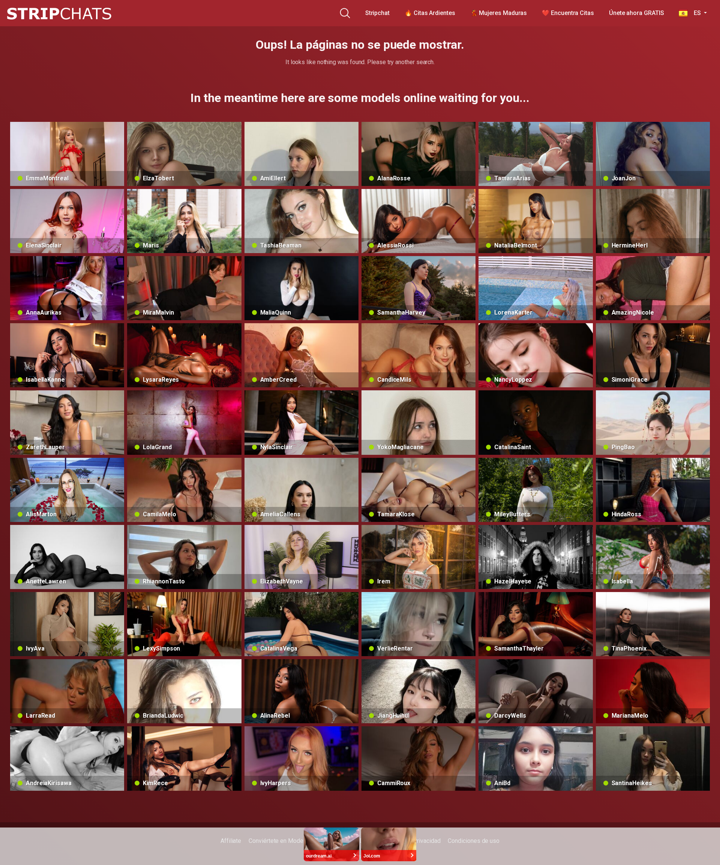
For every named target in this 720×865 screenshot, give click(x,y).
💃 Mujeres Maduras (498, 12)
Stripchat (377, 12)
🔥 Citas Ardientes (430, 12)
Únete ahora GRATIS (636, 12)
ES (695, 12)
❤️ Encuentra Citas (568, 12)
